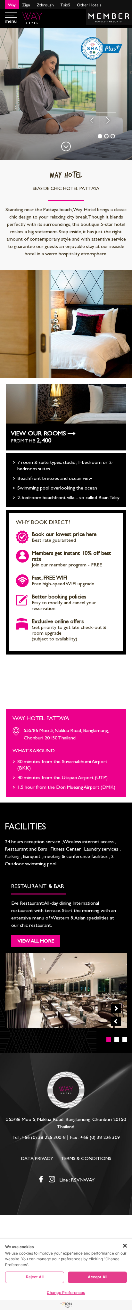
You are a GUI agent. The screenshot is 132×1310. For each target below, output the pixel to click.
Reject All (35, 1276)
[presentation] (92, 120)
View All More (36, 941)
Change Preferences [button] (66, 1292)
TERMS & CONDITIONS (86, 1158)
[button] (100, 136)
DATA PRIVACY (37, 1158)
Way (12, 5)
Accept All (97, 1276)
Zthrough (45, 5)
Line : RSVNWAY (77, 1180)
